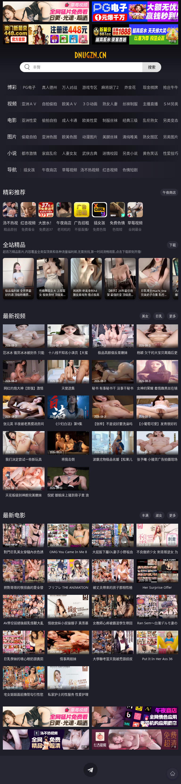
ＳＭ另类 (170, 103)
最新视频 (14, 316)
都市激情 (29, 153)
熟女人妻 (110, 103)
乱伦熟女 (150, 120)
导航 (12, 170)
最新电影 (14, 515)
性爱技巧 (170, 153)
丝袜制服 (130, 103)
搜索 (152, 67)
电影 (12, 120)
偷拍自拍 (49, 120)
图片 (12, 137)
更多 (172, 316)
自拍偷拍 (49, 103)
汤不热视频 (89, 169)
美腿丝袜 (110, 136)
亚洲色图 (49, 136)
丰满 (145, 515)
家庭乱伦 (49, 153)
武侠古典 (89, 153)
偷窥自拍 (29, 136)
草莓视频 (69, 169)
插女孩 (29, 169)
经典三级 (130, 120)
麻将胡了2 (110, 87)
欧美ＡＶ (69, 103)
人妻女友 (69, 153)
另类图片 (170, 136)
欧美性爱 (89, 120)
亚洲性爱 (29, 120)
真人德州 (49, 87)
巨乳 (159, 316)
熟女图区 (150, 136)
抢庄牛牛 (170, 87)
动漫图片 (89, 136)
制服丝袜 (110, 120)
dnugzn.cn (90, 55)
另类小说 (130, 153)
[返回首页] (172, 773)
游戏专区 (89, 87)
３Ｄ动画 (89, 103)
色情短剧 (130, 169)
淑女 (159, 515)
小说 (12, 153)
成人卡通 (69, 120)
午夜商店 (49, 169)
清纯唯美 (130, 136)
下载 (172, 245)
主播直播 (150, 103)
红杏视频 (110, 169)
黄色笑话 (150, 153)
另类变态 (170, 120)
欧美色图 (69, 136)
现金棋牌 (150, 87)
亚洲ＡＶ (29, 103)
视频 (12, 104)
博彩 (12, 87)
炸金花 (130, 87)
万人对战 (69, 87)
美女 (145, 316)
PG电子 (29, 87)
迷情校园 (110, 153)
